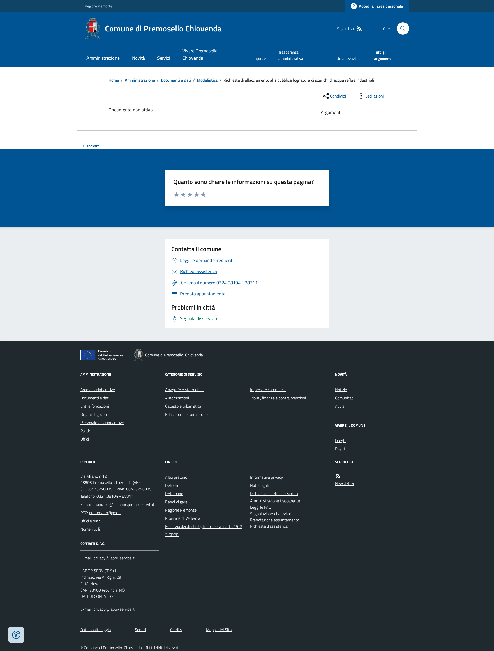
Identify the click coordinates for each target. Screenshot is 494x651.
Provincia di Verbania (182, 518)
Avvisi (340, 406)
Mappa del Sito (219, 630)
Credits (176, 630)
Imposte (259, 58)
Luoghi (340, 440)
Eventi (340, 449)
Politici (85, 431)
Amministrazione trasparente (275, 501)
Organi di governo (95, 414)
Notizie (341, 389)
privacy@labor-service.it (114, 609)
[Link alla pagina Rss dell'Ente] (338, 476)
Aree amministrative (97, 389)
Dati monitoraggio (95, 630)
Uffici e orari (90, 521)
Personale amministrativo (102, 422)
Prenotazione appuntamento (274, 520)
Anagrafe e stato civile (184, 389)
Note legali (259, 485)
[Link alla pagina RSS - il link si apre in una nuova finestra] (359, 28)
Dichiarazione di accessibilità (274, 493)
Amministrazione (103, 58)
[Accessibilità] (16, 635)
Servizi (163, 58)
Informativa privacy (266, 477)
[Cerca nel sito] (401, 28)
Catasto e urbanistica (183, 406)
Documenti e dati (176, 80)
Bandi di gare (176, 502)
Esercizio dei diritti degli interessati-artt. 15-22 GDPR (203, 530)
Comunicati (344, 398)
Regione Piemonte (98, 6)
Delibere (172, 485)
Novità (138, 58)
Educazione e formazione (186, 414)
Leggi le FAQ (260, 507)
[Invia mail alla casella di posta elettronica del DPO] (114, 558)
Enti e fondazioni (94, 406)
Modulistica (207, 80)
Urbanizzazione (349, 58)
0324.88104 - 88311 (115, 496)
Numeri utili (90, 529)
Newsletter (344, 483)
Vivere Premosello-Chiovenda (201, 54)
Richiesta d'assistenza (269, 526)
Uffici (84, 439)
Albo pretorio (176, 477)
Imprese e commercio (268, 389)
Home (114, 80)
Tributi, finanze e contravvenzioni (278, 398)
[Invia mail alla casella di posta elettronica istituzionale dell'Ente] (123, 504)
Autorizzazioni (177, 398)
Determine (174, 493)
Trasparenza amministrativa (290, 55)
